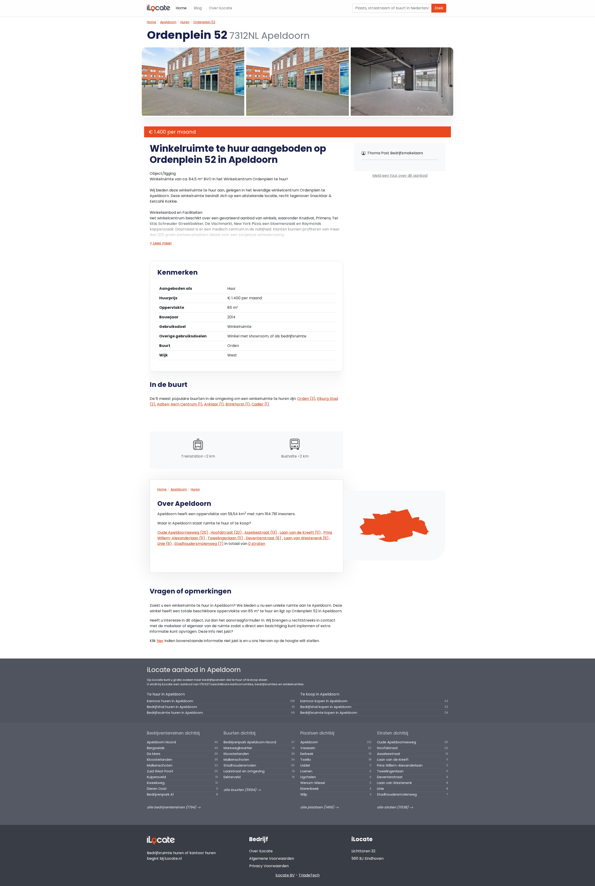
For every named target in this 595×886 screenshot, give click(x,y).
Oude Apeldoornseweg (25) (182, 532)
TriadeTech (309, 875)
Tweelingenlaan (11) (225, 538)
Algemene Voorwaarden (271, 858)
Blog (198, 8)
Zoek (438, 8)
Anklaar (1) (214, 404)
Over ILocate (261, 851)
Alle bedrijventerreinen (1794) (172, 807)
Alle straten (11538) (393, 807)
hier (160, 640)
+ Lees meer (161, 243)
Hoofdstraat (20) (226, 532)
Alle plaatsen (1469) (317, 807)
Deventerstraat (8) (263, 538)
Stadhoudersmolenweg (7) (199, 543)
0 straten (256, 543)
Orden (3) (306, 398)
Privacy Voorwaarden (269, 866)
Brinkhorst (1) (237, 404)
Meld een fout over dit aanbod (399, 175)
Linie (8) (164, 543)
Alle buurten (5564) (240, 789)
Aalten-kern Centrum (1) (179, 404)
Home (181, 8)
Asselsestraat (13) (260, 532)
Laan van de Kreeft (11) (300, 532)
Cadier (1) (260, 404)
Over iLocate (220, 8)
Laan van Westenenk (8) (306, 538)
